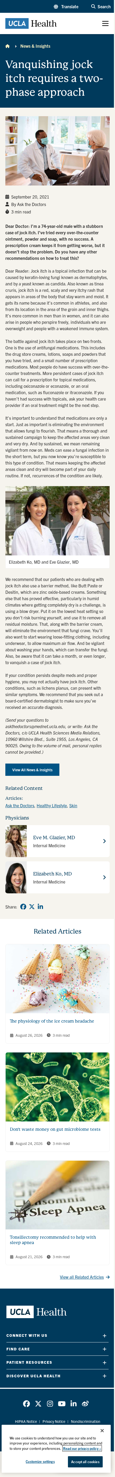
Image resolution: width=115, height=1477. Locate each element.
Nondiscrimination (85, 1421)
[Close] (102, 1430)
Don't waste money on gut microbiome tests (55, 1129)
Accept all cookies (85, 1461)
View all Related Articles (82, 1277)
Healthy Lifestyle (52, 805)
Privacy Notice (54, 1421)
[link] (23, 906)
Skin (73, 805)
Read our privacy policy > (82, 1448)
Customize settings (40, 1461)
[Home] (7, 46)
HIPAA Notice (26, 1421)
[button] (66, 6)
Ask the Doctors (19, 805)
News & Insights (35, 46)
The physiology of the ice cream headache (52, 1021)
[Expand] (104, 1335)
